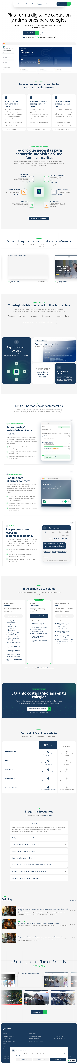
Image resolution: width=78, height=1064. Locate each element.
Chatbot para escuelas (59, 1038)
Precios (28, 4)
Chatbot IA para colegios (9, 1041)
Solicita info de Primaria (55, 504)
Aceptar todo (58, 1059)
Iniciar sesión (51, 4)
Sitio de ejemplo (40, 3)
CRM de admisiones (34, 1038)
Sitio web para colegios (35, 1036)
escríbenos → (48, 815)
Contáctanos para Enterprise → (46, 667)
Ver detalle (25, 183)
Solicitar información (13, 616)
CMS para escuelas (58, 1036)
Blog (33, 4)
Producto (20, 4)
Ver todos (72, 900)
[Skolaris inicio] (39, 1029)
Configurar (42, 1059)
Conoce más (53, 182)
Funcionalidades (7, 1038)
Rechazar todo (24, 1059)
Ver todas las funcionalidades (38, 218)
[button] (39, 827)
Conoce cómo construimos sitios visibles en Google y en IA (38, 322)
